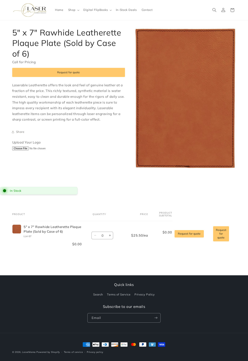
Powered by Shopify (48, 352)
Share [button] (20, 132)
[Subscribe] (156, 318)
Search (98, 294)
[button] (73, 10)
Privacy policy (95, 351)
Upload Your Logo (26, 142)
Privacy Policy (144, 294)
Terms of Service (118, 294)
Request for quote (68, 72)
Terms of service (73, 351)
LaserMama (29, 352)
